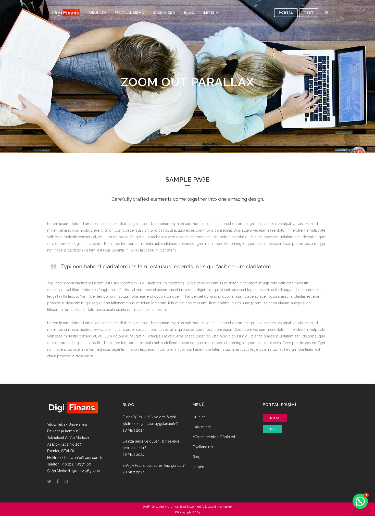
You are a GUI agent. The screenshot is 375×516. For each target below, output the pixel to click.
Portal (286, 13)
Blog (197, 457)
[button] (360, 501)
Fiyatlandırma (204, 447)
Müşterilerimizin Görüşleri (214, 437)
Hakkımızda (202, 427)
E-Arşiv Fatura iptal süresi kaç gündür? (153, 465)
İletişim (198, 467)
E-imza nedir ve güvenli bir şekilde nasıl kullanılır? (150, 444)
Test (309, 13)
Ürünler (199, 417)
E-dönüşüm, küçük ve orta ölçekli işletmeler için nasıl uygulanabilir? (150, 420)
